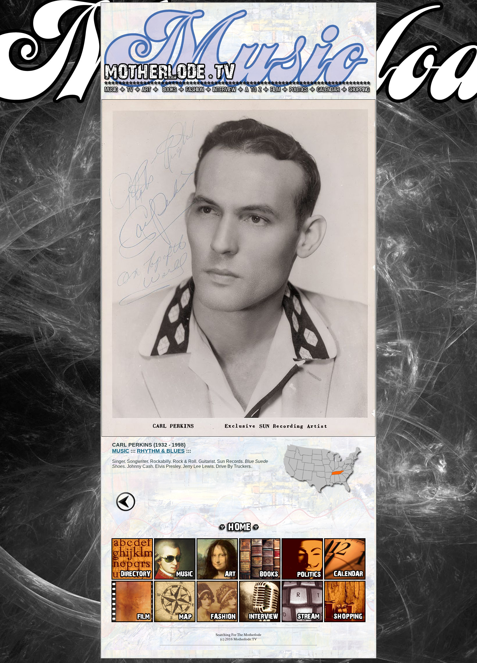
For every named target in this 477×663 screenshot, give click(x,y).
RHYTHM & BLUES (161, 451)
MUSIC (120, 451)
